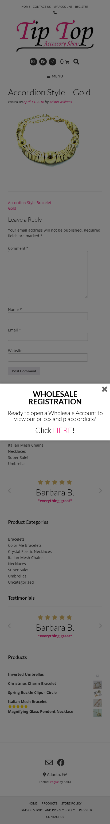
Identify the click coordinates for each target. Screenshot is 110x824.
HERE (62, 430)
